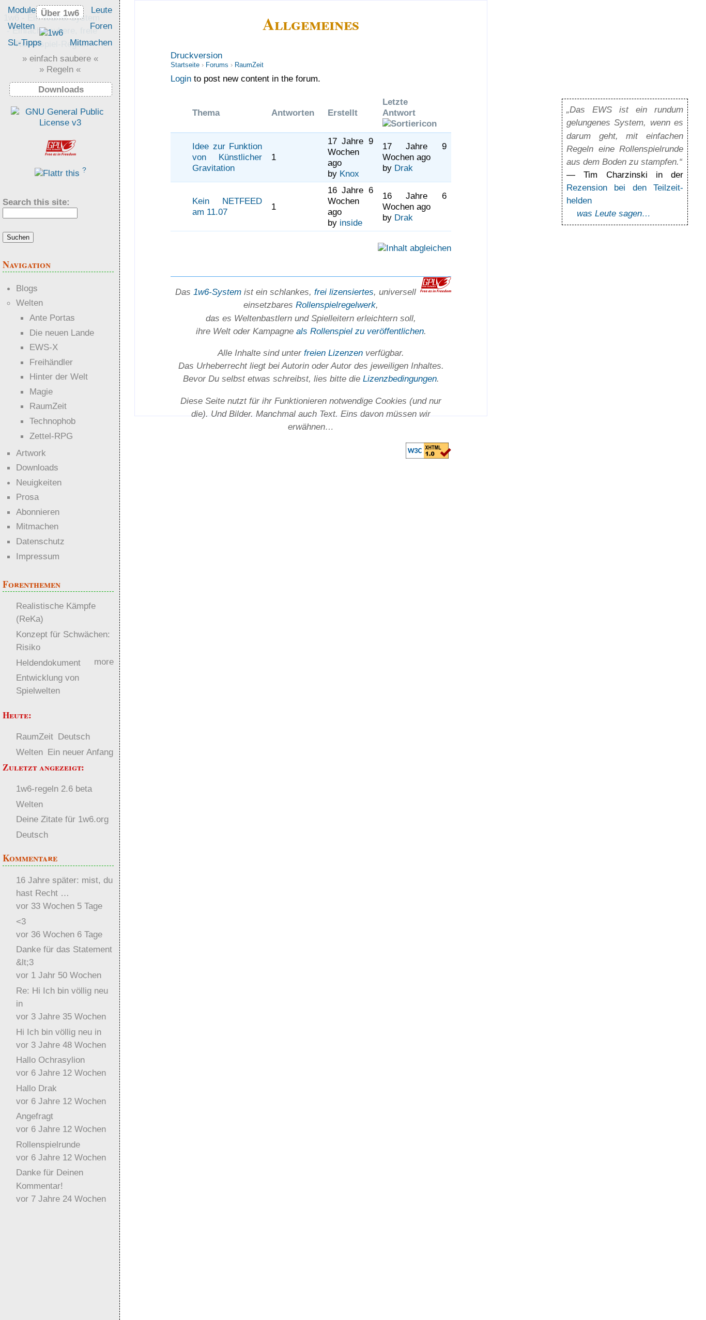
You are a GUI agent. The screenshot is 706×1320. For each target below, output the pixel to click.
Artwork (31, 453)
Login (181, 78)
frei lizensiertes (344, 292)
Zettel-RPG (51, 436)
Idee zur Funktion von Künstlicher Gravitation (227, 157)
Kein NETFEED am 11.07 (227, 206)
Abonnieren (37, 512)
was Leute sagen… (614, 213)
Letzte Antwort (399, 107)
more (104, 661)
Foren (101, 26)
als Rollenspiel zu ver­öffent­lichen (360, 331)
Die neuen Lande (61, 332)
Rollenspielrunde (48, 1144)
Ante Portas (52, 317)
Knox (349, 173)
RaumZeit (249, 65)
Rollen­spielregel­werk (336, 305)
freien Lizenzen (333, 353)
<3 (21, 921)
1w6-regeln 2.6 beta (54, 788)
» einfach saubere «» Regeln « (60, 63)
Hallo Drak (36, 1088)
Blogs (27, 288)
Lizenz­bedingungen (400, 378)
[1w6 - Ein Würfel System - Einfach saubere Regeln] (51, 32)
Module (22, 10)
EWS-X (43, 347)
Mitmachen (91, 42)
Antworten (292, 112)
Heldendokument (48, 662)
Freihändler (51, 362)
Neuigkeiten (39, 482)
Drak (403, 168)
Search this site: (36, 202)
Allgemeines (311, 23)
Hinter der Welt (58, 376)
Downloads (37, 467)
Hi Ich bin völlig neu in (58, 1032)
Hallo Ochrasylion (50, 1060)
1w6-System (217, 292)
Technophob (52, 421)
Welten (21, 26)
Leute (101, 10)
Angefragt (34, 1116)
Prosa (27, 497)
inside (351, 222)
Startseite (185, 65)
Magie (41, 391)
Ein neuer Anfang (80, 752)
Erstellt (343, 112)
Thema (206, 112)
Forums (217, 65)
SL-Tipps (25, 42)
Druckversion (196, 55)
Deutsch (74, 736)
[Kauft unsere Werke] (60, 122)
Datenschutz (40, 541)
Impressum (37, 556)
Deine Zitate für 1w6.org (62, 819)
